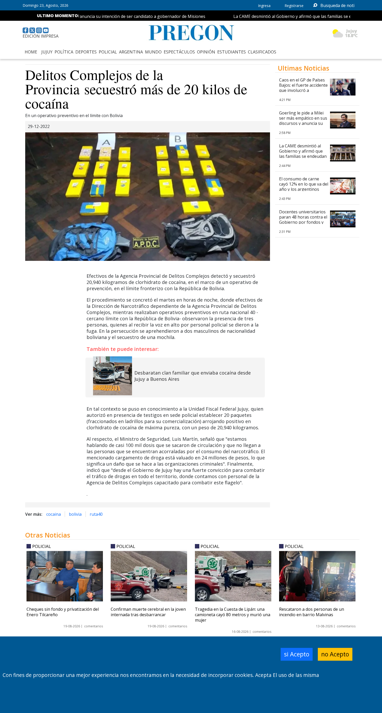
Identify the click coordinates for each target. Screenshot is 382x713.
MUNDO (153, 52)
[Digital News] (191, 33)
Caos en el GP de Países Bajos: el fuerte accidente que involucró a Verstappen (303, 87)
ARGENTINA (131, 52)
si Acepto (296, 654)
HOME (31, 52)
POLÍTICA (64, 52)
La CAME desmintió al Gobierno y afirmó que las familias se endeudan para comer (300, 16)
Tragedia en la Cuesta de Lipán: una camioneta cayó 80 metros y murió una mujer (232, 614)
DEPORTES (86, 52)
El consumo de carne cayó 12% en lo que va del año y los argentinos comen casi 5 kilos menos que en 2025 (303, 189)
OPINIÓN (206, 52)
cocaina (53, 514)
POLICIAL (108, 52)
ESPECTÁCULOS (179, 52)
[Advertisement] (317, 408)
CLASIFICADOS (262, 52)
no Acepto (335, 654)
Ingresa (264, 5)
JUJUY (46, 52)
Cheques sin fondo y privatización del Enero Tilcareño (63, 611)
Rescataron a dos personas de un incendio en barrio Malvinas (311, 611)
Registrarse (294, 5)
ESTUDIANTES (231, 52)
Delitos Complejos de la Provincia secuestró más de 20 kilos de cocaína (136, 88)
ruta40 (96, 514)
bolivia (75, 514)
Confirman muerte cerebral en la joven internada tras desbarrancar (148, 611)
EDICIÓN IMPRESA (40, 36)
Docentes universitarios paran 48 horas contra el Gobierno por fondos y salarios (303, 219)
